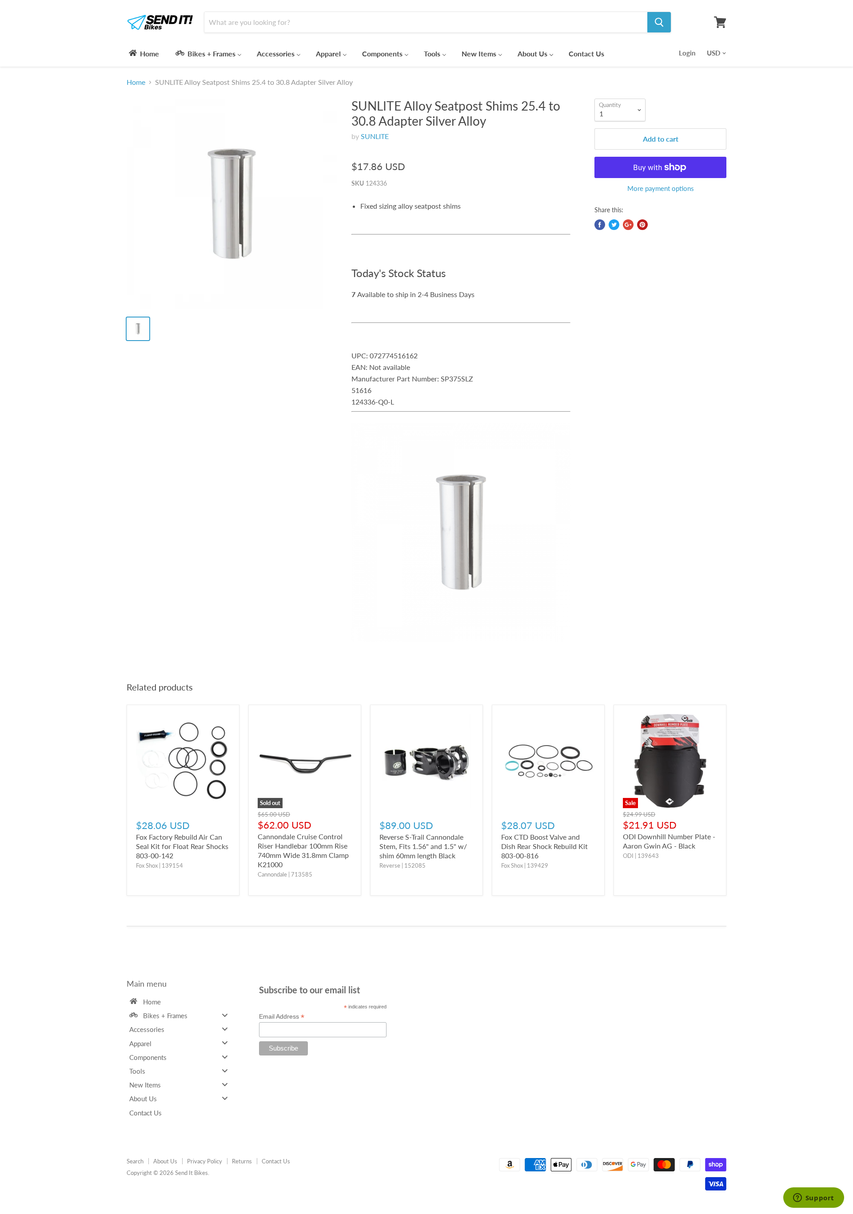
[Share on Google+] (628, 224)
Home (136, 82)
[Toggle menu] (225, 1015)
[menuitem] (143, 53)
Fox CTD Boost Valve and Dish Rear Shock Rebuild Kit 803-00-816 (544, 846)
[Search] (659, 22)
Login (687, 53)
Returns (242, 1161)
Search (135, 1161)
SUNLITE (375, 136)
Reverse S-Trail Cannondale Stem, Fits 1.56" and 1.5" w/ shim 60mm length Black (423, 846)
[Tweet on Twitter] (614, 224)
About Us (165, 1161)
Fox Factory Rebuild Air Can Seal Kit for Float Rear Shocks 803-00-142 (182, 846)
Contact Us (276, 1161)
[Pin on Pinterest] (642, 224)
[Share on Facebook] (599, 224)
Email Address (281, 1016)
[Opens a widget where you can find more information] (813, 1198)
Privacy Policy (204, 1161)
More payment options (660, 188)
